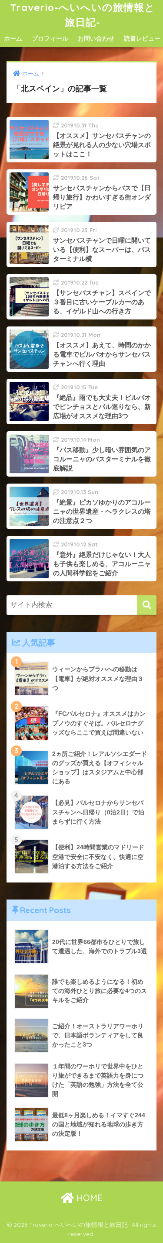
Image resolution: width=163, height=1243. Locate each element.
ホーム (13, 38)
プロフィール (50, 38)
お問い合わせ (96, 38)
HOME (88, 1197)
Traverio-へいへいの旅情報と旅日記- (82, 14)
